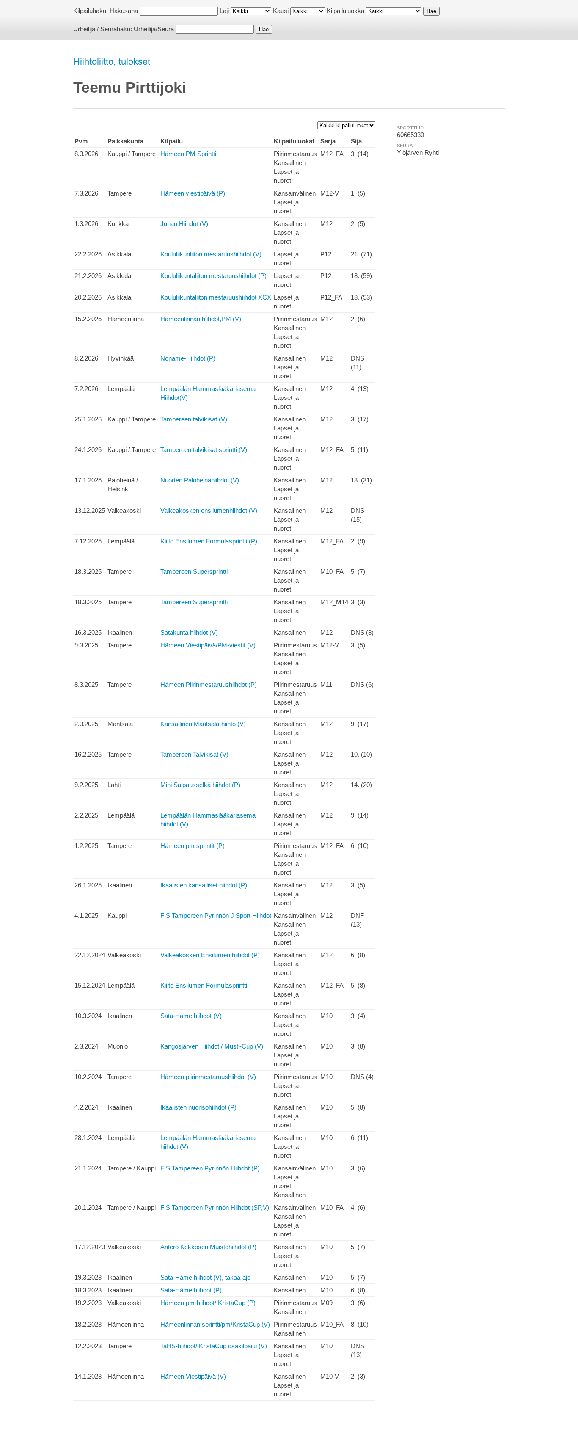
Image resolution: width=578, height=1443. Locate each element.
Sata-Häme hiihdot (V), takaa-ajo (205, 1277)
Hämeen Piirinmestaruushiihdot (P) (208, 684)
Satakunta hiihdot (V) (189, 632)
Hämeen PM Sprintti (188, 153)
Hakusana (124, 10)
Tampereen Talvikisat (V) (194, 754)
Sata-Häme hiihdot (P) (191, 1290)
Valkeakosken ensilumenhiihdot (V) (208, 510)
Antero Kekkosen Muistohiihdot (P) (208, 1246)
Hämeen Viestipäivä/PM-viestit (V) (208, 645)
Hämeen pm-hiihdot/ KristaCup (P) (208, 1302)
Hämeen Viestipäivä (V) (193, 1376)
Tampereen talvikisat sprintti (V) (203, 449)
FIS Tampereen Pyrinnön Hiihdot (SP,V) (214, 1207)
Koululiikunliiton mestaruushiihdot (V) (210, 254)
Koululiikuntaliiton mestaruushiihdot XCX (215, 297)
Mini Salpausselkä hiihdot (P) (200, 784)
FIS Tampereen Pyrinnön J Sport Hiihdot (215, 915)
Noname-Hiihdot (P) (187, 358)
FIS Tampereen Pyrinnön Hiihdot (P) (210, 1168)
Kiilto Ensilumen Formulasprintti (203, 985)
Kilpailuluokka (345, 10)
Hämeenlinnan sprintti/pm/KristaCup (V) (215, 1324)
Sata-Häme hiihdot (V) (191, 1015)
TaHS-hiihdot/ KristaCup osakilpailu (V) (213, 1345)
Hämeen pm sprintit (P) (192, 845)
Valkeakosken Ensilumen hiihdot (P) (210, 954)
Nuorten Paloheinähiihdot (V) (199, 480)
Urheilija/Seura (154, 29)
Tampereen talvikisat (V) (193, 419)
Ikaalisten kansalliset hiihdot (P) (203, 885)
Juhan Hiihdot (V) (184, 223)
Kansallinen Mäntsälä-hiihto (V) (203, 723)
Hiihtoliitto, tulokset (111, 61)
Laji (224, 10)
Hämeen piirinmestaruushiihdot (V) (208, 1076)
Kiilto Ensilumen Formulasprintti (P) (208, 541)
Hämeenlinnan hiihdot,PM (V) (200, 318)
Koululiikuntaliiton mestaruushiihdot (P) (213, 275)
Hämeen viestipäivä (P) (192, 193)
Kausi (281, 10)
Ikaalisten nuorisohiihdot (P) (198, 1107)
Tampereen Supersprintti (194, 571)
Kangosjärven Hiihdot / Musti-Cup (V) (211, 1046)
